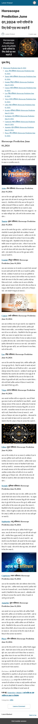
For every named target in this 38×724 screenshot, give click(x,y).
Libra (4, 447)
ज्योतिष (11, 700)
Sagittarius (6, 521)
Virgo (4, 390)
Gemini (5, 260)
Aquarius (5, 602)
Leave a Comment (19, 706)
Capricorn (6, 575)
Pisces (4, 638)
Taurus (4, 221)
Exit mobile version (19, 721)
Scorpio (5, 485)
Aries (4, 188)
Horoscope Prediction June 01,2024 (14, 68)
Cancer (4, 315)
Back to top (32, 715)
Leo (3, 354)
